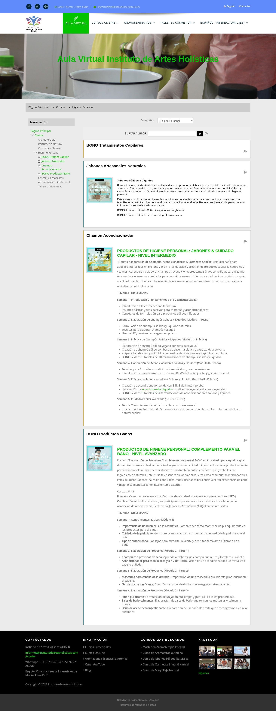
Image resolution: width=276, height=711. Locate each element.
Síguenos (204, 673)
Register (231, 6)
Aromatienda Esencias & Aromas (106, 658)
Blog (88, 670)
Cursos (39, 135)
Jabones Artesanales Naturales (116, 166)
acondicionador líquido (157, 389)
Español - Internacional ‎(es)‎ (222, 22)
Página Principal (41, 131)
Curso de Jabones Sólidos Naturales (165, 658)
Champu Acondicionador (110, 235)
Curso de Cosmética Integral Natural (166, 664)
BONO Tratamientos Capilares (114, 145)
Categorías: (147, 120)
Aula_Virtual (76, 23)
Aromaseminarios (138, 22)
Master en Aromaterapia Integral (164, 647)
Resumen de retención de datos (138, 705)
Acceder (245, 6)
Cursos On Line (103, 22)
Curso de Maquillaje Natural (161, 670)
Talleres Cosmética (176, 22)
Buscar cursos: (136, 133)
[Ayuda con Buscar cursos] (206, 133)
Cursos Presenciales (98, 647)
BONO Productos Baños (109, 434)
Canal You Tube (95, 664)
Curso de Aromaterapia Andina (163, 653)
